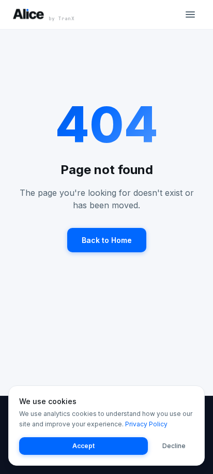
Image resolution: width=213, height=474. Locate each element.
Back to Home (107, 240)
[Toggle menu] (190, 14)
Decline (174, 446)
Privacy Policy (146, 424)
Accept (83, 446)
